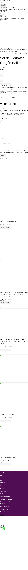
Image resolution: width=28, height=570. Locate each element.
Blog (1, 480)
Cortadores (3, 485)
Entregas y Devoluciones (6, 502)
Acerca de (2, 478)
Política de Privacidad (5, 496)
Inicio (1, 475)
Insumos (2, 488)
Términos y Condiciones (6, 499)
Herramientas (3, 491)
